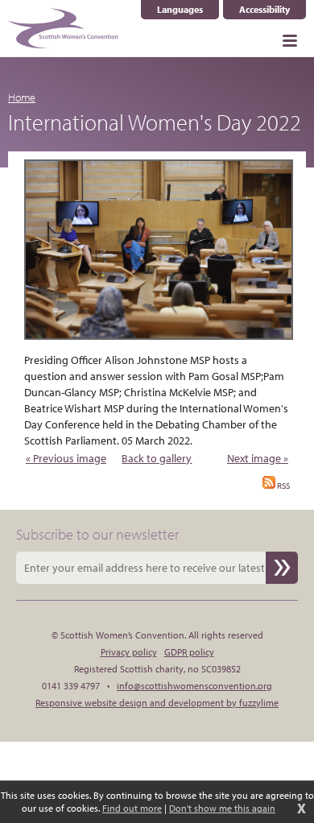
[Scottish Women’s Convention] (63, 28)
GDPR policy (189, 652)
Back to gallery (157, 458)
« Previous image (66, 458)
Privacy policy (129, 652)
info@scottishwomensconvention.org (194, 686)
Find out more (132, 808)
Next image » (257, 458)
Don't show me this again (222, 808)
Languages (188, 9)
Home (21, 97)
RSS (282, 485)
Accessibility (264, 9)
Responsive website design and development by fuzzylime (157, 703)
